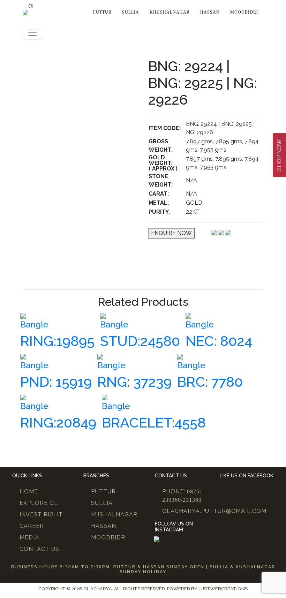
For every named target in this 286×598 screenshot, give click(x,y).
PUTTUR (103, 491)
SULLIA (102, 503)
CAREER (32, 526)
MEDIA (29, 537)
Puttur (102, 12)
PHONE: (182, 495)
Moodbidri (244, 12)
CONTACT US (39, 549)
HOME (29, 491)
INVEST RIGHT (41, 514)
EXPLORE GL (39, 503)
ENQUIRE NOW (171, 233)
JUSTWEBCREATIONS (223, 588)
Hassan (210, 12)
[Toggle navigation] (32, 33)
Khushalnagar (170, 12)
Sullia (130, 12)
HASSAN (103, 526)
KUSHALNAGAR (114, 514)
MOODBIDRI (109, 537)
